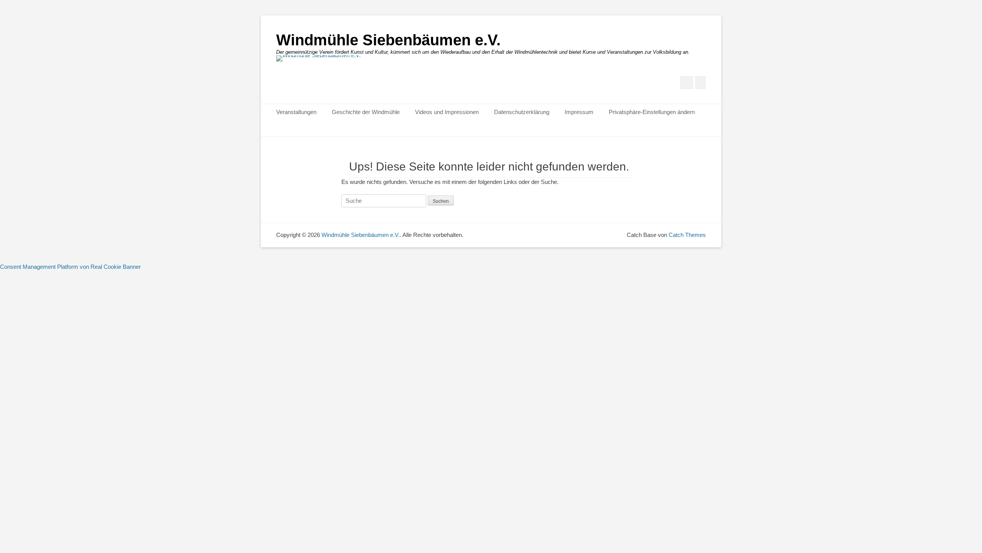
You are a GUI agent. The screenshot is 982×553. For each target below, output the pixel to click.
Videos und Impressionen (447, 112)
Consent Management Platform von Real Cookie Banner (70, 266)
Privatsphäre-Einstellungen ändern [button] (652, 112)
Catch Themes (687, 235)
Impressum (579, 112)
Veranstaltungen (296, 112)
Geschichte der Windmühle (366, 112)
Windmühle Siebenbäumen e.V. (388, 39)
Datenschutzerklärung (521, 112)
